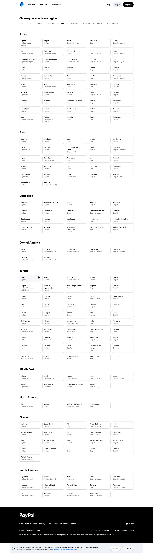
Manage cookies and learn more (65, 549)
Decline (128, 548)
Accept (115, 548)
